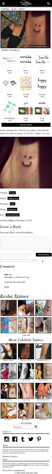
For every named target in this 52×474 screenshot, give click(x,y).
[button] (3, 3)
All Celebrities (26, 423)
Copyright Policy (19, 470)
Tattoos (22, 9)
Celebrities (5, 9)
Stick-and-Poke (13, 214)
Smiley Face (13, 198)
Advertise (6, 456)
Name (30, 254)
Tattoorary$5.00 (42, 95)
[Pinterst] (39, 443)
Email (35, 260)
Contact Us (14, 456)
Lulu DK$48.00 (26, 95)
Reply (6, 287)
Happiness (12, 209)
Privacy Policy (7, 470)
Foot (12, 203)
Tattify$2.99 (26, 119)
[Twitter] (31, 443)
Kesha (14, 9)
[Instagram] (7, 443)
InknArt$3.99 (9, 95)
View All (26, 335)
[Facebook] (15, 443)
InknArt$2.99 (9, 71)
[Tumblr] (23, 443)
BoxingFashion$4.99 (10, 119)
